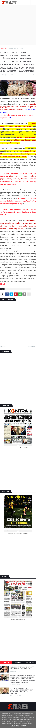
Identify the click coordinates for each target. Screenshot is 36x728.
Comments (30, 663)
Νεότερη (3, 346)
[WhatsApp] (20, 294)
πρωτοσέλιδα (12, 447)
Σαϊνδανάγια (22, 289)
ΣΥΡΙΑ (28, 289)
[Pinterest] (16, 294)
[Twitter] (11, 294)
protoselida (25, 447)
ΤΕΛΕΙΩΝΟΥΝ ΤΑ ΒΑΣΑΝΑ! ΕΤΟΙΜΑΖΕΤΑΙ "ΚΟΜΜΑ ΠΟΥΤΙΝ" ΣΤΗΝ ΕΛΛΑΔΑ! (22, 668)
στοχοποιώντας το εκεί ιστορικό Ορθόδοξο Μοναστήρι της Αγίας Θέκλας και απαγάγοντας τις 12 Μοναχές (18, 201)
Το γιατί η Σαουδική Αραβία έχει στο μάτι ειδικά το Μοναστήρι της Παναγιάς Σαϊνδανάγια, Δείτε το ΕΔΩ (18, 212)
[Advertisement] (18, 25)
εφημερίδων (19, 447)
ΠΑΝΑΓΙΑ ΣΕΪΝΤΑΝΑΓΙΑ (16, 49)
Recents (18, 663)
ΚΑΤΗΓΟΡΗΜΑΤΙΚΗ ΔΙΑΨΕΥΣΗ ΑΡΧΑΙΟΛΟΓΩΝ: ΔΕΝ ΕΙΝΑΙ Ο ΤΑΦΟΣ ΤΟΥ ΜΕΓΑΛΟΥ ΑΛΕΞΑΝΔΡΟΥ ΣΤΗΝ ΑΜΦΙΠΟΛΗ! (22, 691)
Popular (6, 663)
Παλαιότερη (31, 346)
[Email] (24, 294)
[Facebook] (7, 294)
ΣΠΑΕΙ (2, 284)
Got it (23, 726)
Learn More (15, 726)
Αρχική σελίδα (4, 49)
